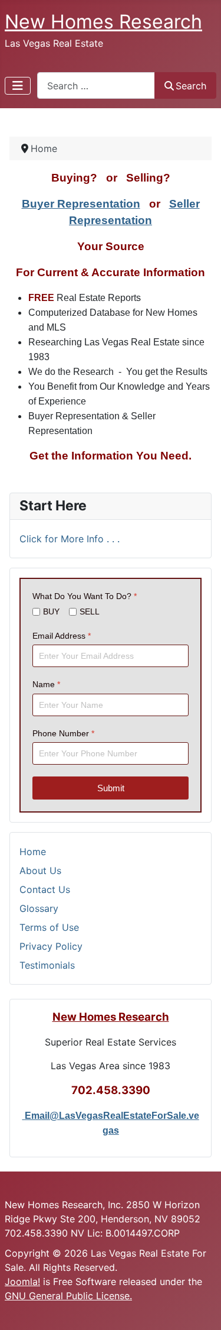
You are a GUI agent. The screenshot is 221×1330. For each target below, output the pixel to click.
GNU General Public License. (68, 1296)
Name (46, 684)
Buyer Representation (81, 204)
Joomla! (22, 1281)
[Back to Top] (200, 1308)
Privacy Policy (51, 946)
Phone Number (63, 732)
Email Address (61, 635)
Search (191, 86)
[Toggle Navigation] (18, 86)
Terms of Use (49, 927)
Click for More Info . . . (69, 539)
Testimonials (47, 965)
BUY (51, 611)
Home (32, 851)
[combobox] (96, 85)
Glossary (38, 908)
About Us (40, 870)
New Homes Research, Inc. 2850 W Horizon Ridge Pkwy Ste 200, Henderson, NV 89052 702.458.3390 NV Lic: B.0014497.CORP (102, 1219)
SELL (90, 611)
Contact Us (44, 889)
